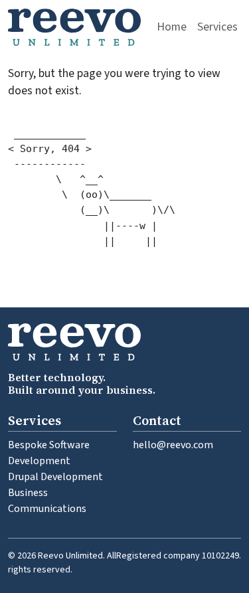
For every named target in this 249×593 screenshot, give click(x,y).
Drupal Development (55, 476)
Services (217, 27)
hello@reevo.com (173, 445)
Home (172, 27)
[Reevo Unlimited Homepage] (74, 27)
